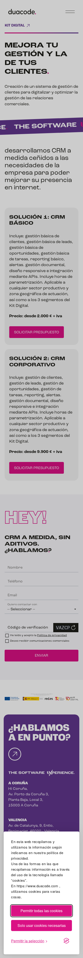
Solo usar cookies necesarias (42, 925)
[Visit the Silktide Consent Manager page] (66, 940)
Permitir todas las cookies (41, 910)
